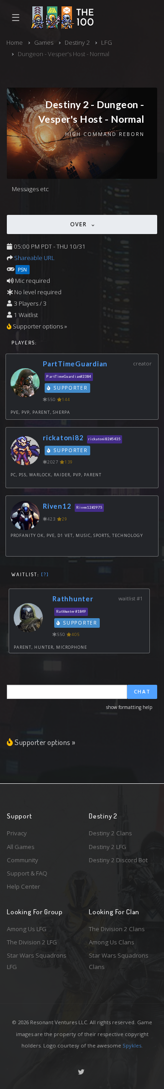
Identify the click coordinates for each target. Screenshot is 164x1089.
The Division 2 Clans (117, 929)
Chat (142, 691)
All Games (21, 847)
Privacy (17, 833)
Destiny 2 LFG (107, 847)
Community (22, 860)
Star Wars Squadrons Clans (119, 961)
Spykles (132, 1045)
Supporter (69, 388)
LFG (106, 42)
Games (43, 42)
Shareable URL (34, 258)
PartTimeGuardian (75, 364)
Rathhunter (72, 598)
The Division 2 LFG (32, 942)
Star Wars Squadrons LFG (37, 961)
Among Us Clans (111, 942)
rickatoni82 (63, 437)
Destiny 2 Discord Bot (118, 860)
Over (79, 224)
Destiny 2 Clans (110, 833)
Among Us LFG (26, 929)
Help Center (23, 886)
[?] (45, 574)
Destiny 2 (77, 42)
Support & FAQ (27, 873)
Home (14, 42)
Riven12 (57, 506)
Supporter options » (45, 742)
